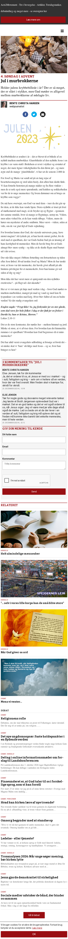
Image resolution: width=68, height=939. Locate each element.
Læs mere (37, 928)
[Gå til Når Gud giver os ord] (34, 628)
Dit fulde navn (9, 434)
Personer (11, 799)
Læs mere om (33, 19)
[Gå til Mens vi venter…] (34, 677)
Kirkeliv (4, 551)
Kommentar (8, 459)
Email (5, 446)
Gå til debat (34, 915)
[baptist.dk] (16, 31)
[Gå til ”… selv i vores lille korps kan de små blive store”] (34, 578)
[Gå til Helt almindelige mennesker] (34, 529)
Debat (3, 699)
